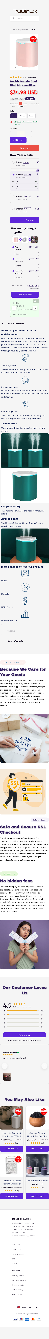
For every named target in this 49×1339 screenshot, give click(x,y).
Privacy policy (18, 1275)
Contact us (16, 1249)
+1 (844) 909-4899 (20, 1232)
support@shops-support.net (23, 1235)
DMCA (14, 1263)
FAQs (14, 1259)
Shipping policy (18, 1285)
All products (23, 29)
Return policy (17, 1290)
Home (12, 29)
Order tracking (18, 1254)
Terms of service (19, 1280)
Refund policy (17, 1294)
